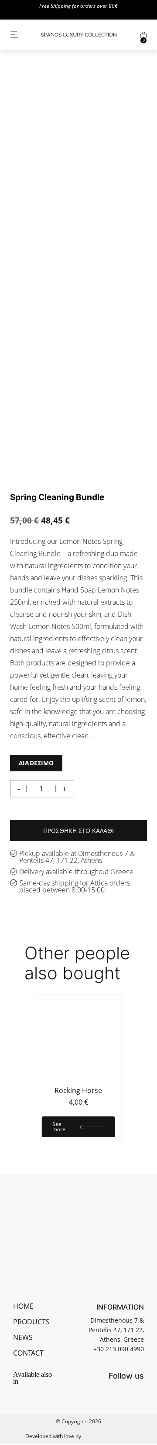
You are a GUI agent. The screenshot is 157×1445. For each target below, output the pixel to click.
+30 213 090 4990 (118, 1349)
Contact (28, 1353)
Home (23, 1306)
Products (31, 1322)
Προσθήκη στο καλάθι (78, 830)
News (23, 1337)
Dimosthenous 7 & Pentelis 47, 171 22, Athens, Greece (116, 1329)
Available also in (32, 1378)
